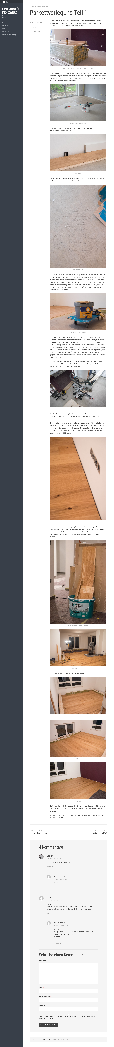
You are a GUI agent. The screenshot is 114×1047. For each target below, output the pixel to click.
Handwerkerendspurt (39, 833)
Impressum (5, 32)
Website (42, 1005)
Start (3, 23)
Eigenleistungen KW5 (98, 833)
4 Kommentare (36, 31)
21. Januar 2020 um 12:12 (54, 900)
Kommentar (43, 961)
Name (41, 987)
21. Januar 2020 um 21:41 (61, 925)
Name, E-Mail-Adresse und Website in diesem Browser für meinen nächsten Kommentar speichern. (67, 1017)
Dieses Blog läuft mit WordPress (42, 1039)
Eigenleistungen (37, 22)
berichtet (82, 23)
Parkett (34, 27)
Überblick (5, 26)
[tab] (4, 2)
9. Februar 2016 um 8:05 (54, 859)
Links (3, 29)
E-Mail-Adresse (45, 996)
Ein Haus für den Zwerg (11, 10)
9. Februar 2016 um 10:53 (61, 879)
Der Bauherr (45, 6)
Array (66, 1039)
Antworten (50, 867)
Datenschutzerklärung (9, 35)
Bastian (50, 856)
